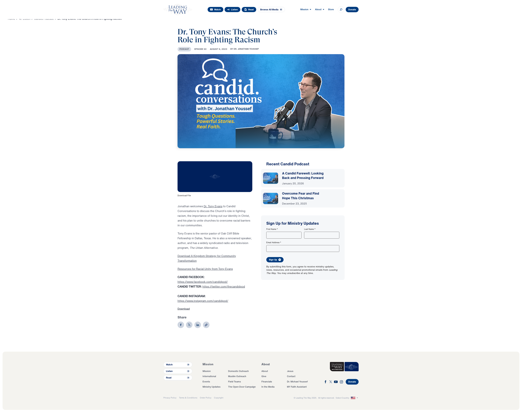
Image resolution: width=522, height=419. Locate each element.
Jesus (290, 371)
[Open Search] (341, 9)
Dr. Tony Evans (213, 206)
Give (263, 376)
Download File (184, 195)
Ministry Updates (211, 386)
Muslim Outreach (237, 376)
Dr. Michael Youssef (297, 381)
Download (184, 309)
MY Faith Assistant (297, 386)
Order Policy (205, 397)
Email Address (273, 242)
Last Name (310, 229)
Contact (291, 376)
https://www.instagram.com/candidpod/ (203, 301)
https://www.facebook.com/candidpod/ (203, 282)
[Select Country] (355, 398)
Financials (266, 381)
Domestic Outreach (238, 371)
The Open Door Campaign (242, 386)
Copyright (218, 397)
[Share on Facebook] (181, 325)
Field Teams (234, 381)
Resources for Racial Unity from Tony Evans (205, 269)
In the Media (267, 386)
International (209, 376)
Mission (207, 371)
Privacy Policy (169, 397)
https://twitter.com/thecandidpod (223, 286)
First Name (272, 229)
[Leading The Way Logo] (177, 9)
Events (206, 381)
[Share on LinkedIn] (197, 325)
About (264, 371)
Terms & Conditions (188, 397)
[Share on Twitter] (189, 325)
